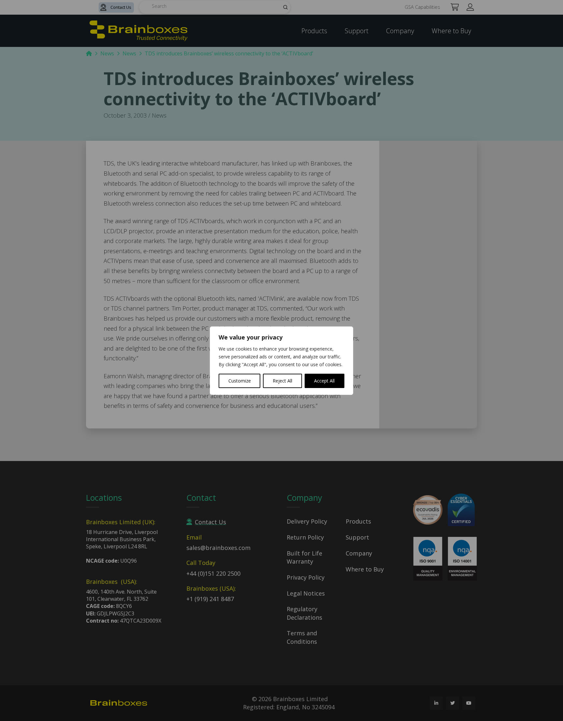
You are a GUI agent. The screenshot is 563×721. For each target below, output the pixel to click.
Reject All (282, 381)
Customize (239, 381)
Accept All (324, 381)
